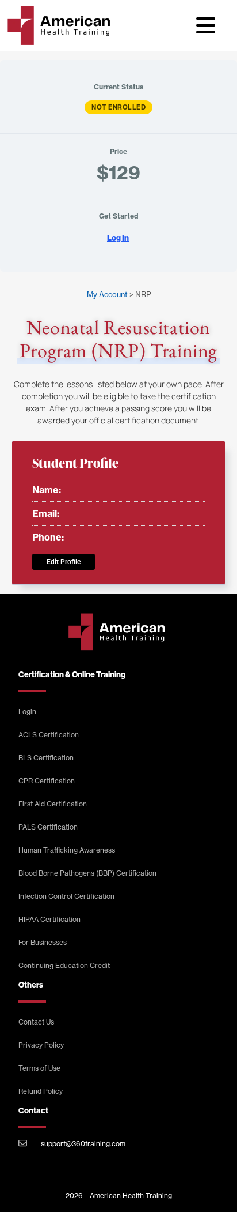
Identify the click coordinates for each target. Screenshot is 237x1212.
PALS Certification (48, 827)
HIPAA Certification (49, 919)
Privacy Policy (41, 1045)
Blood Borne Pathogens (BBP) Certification (87, 873)
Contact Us (36, 1022)
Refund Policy (40, 1091)
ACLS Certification (48, 734)
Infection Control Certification (66, 896)
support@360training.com (83, 1143)
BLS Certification (46, 757)
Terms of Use (39, 1068)
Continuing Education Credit (64, 965)
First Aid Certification (52, 804)
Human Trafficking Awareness (66, 850)
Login (27, 711)
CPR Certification (46, 780)
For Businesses (42, 942)
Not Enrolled (118, 107)
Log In (118, 237)
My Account (107, 294)
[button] (206, 25)
